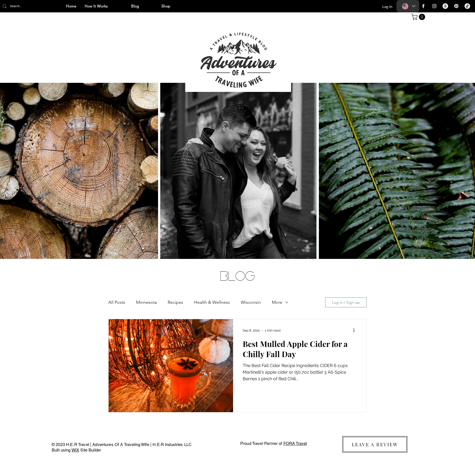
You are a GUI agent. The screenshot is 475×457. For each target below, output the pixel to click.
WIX (75, 450)
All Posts (116, 302)
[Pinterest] (456, 6)
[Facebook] (423, 6)
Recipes (175, 302)
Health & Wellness (212, 302)
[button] (419, 17)
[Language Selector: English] (407, 6)
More (277, 302)
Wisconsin (251, 302)
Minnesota (146, 302)
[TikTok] (467, 6)
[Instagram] (434, 6)
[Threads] (445, 6)
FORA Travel (295, 443)
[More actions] (355, 330)
